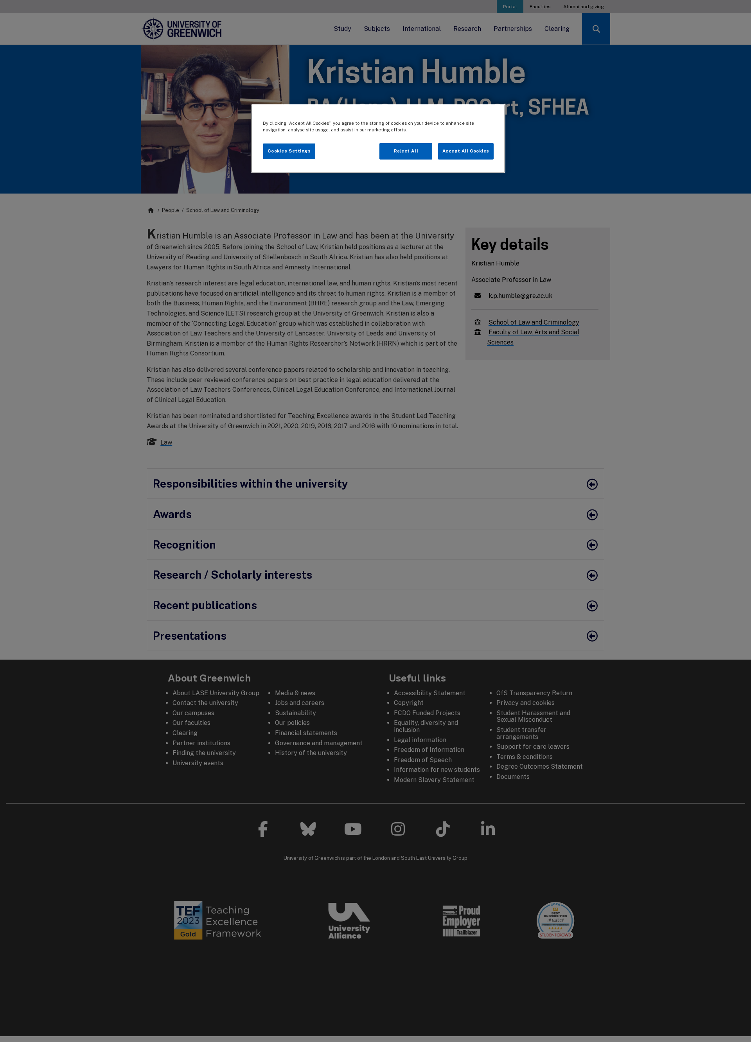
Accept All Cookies (465, 151)
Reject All (406, 151)
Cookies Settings (289, 151)
